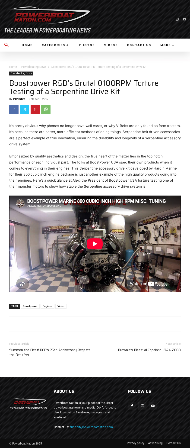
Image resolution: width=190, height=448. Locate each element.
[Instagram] (177, 19)
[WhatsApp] (46, 109)
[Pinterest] (35, 109)
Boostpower (30, 306)
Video (60, 306)
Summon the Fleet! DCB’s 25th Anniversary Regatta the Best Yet (50, 352)
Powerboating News (34, 67)
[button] (6, 45)
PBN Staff (19, 99)
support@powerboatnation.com (91, 427)
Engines (47, 306)
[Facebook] (170, 19)
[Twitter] (24, 109)
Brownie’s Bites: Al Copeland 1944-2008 (149, 350)
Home (13, 67)
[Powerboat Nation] (47, 19)
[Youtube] (184, 19)
